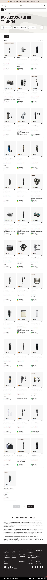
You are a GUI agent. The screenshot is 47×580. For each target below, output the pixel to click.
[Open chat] (2, 9)
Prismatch (13, 555)
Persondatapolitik (30, 555)
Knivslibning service (14, 561)
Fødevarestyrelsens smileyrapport (30, 561)
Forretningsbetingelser (31, 557)
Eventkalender (38, 563)
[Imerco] (23, 5)
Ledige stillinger (22, 556)
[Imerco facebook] (33, 567)
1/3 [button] (23, 506)
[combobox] (23, 506)
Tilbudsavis (14, 557)
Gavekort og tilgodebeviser (6, 561)
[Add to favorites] (14, 58)
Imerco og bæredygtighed (30, 552)
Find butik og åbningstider (14, 552)
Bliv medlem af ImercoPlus (38, 553)
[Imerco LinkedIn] (42, 567)
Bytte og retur (6, 555)
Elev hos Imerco (22, 554)
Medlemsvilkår (38, 558)
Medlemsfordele (39, 556)
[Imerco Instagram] (35, 567)
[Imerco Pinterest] (40, 567)
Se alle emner (6, 563)
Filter (5, 36)
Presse (20, 559)
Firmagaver (21, 551)
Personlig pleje (8, 13)
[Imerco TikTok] (37, 567)
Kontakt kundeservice (6, 552)
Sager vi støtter (30, 563)
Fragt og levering (7, 557)
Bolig (2, 13)
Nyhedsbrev (38, 561)
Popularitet (39, 40)
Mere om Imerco (22, 561)
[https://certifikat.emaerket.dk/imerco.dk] (42, 578)
